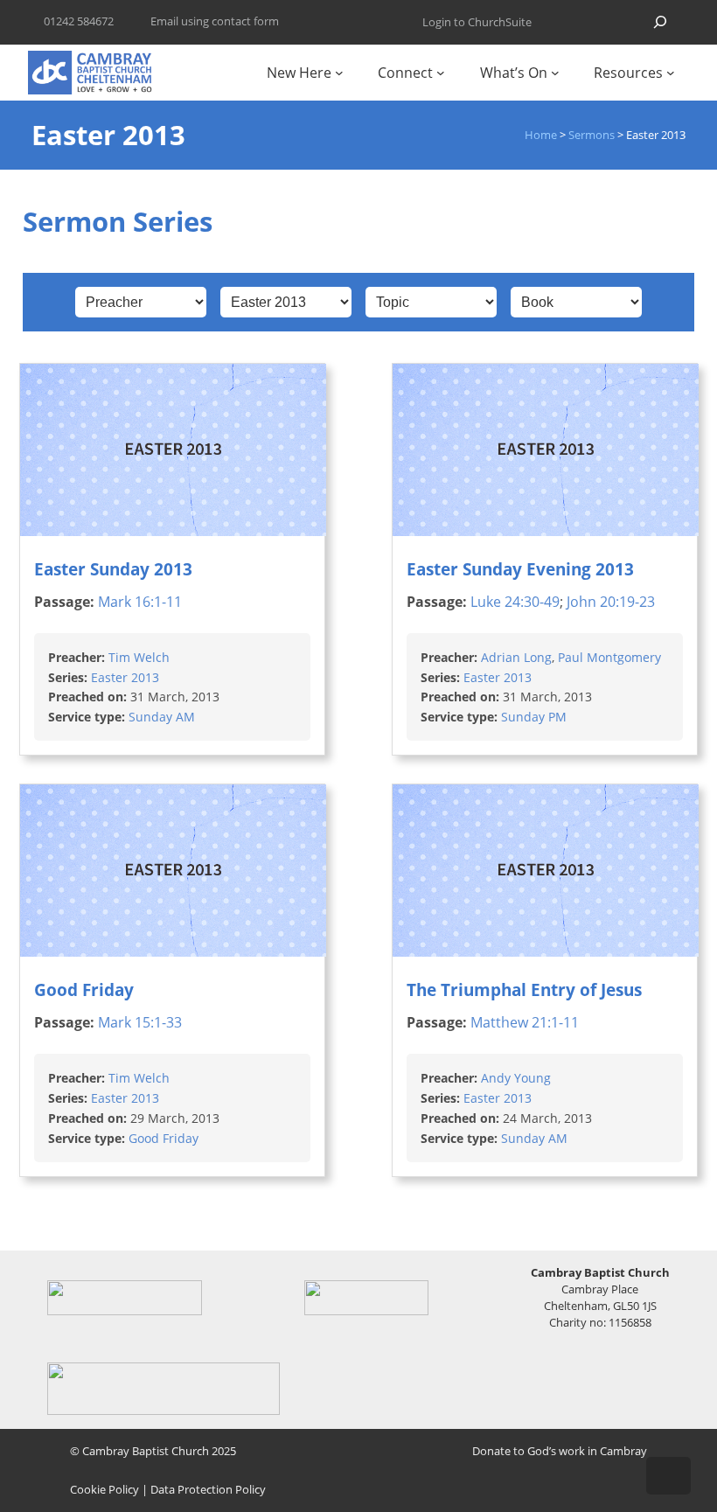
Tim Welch (139, 657)
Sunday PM (534, 717)
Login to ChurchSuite (477, 22)
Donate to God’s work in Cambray (559, 1451)
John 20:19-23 (611, 601)
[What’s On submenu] (555, 72)
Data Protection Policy (208, 1489)
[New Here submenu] (339, 72)
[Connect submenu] (440, 72)
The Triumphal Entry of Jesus (524, 989)
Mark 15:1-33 (140, 1022)
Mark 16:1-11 (140, 601)
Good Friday (84, 989)
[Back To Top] (668, 1476)
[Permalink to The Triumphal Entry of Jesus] (546, 951)
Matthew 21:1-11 (524, 1022)
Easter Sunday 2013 (113, 569)
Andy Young (516, 1078)
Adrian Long (516, 657)
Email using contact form (214, 21)
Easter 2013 (125, 677)
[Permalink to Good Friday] (173, 951)
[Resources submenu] (670, 72)
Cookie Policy (104, 1489)
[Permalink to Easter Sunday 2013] (173, 530)
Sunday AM (162, 717)
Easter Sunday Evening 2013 (520, 569)
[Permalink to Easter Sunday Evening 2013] (546, 530)
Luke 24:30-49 (515, 601)
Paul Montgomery (609, 657)
